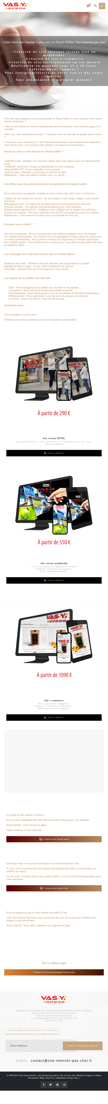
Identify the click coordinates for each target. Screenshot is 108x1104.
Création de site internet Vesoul (56, 839)
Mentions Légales (84, 1075)
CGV (53, 1078)
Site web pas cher (67, 1075)
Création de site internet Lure (56, 934)
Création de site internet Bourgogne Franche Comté (54, 972)
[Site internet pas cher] (15, 6)
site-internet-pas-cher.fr (48, 1075)
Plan (48, 1078)
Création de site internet (15, 1030)
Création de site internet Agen (29, 1034)
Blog (42, 1078)
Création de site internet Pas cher (35, 1030)
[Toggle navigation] (102, 6)
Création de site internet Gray (56, 888)
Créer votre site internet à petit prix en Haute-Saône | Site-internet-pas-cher (54, 42)
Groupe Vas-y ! (73, 1078)
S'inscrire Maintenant (81, 1045)
